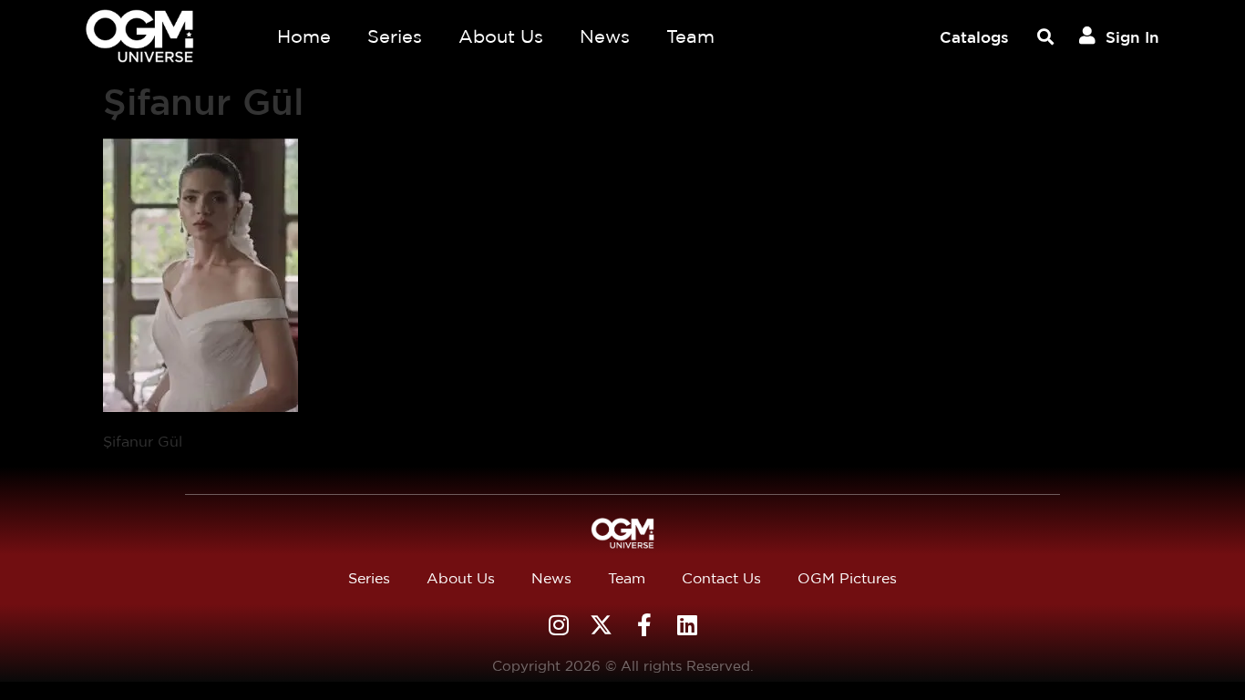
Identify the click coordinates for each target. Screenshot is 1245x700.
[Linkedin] (686, 624)
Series (394, 36)
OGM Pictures (847, 578)
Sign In (1132, 37)
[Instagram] (558, 624)
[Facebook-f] (644, 624)
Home (304, 36)
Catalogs (974, 37)
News (605, 36)
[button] (1045, 37)
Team (690, 36)
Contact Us (721, 578)
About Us (500, 36)
